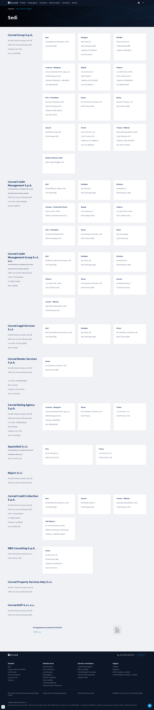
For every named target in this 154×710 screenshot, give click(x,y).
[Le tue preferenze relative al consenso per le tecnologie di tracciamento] (3, 707)
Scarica (35, 632)
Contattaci (141, 655)
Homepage (11, 9)
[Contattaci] (150, 706)
